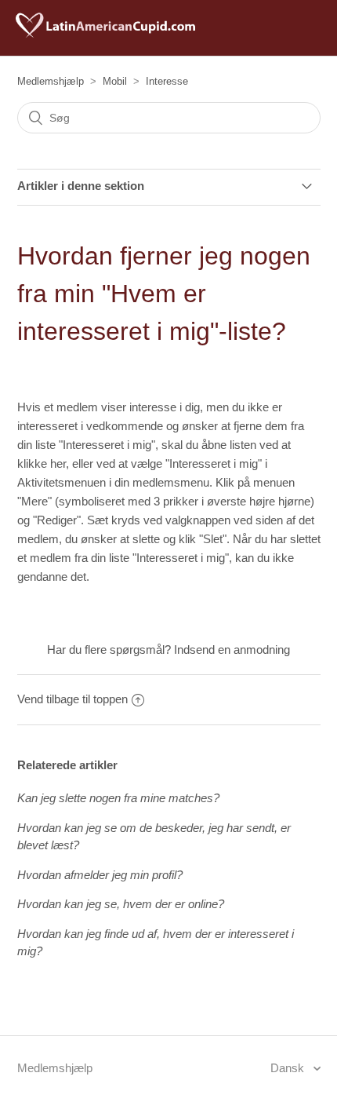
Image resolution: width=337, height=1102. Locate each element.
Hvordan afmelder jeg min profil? (100, 874)
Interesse (167, 81)
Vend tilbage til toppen (72, 699)
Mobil (115, 81)
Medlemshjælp (50, 81)
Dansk (288, 1068)
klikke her (41, 463)
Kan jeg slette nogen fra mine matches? (118, 798)
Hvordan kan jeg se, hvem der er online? (120, 903)
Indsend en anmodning (232, 649)
